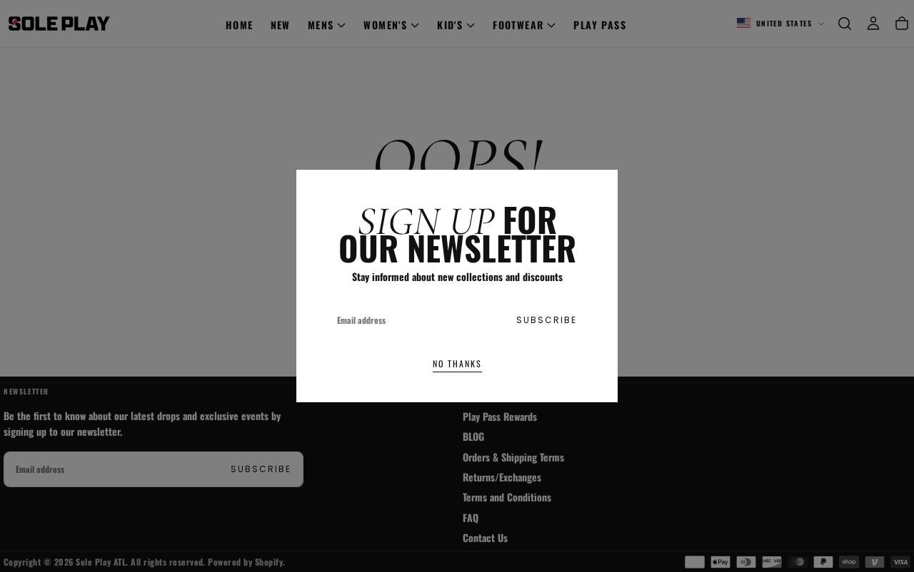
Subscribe (546, 320)
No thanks (457, 363)
